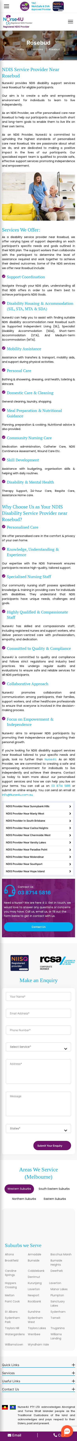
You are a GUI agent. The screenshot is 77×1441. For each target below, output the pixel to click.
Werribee (34, 1334)
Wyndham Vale (38, 1345)
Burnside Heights (56, 1263)
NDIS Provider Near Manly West (25, 813)
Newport (33, 1295)
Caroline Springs (10, 1273)
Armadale (34, 1254)
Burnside (33, 1260)
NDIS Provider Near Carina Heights (27, 828)
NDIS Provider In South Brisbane (25, 820)
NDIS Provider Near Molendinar (25, 856)
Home (20, 49)
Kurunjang (35, 1283)
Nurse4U (50, 759)
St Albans (11, 1312)
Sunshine (34, 1312)
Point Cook (12, 1301)
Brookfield (11, 1260)
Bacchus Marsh (61, 1254)
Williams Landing (56, 1336)
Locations (37, 49)
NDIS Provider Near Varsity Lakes (26, 842)
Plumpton (57, 1295)
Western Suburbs (19, 1189)
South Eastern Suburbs (54, 1189)
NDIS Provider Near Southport (24, 864)
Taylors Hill (12, 1328)
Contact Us (39, 926)
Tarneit (55, 1318)
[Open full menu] (70, 21)
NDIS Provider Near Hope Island (25, 871)
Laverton (55, 1283)
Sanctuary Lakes (58, 1303)
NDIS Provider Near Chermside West (28, 835)
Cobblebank (36, 1271)
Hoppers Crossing (11, 1285)
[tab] (19, 1189)
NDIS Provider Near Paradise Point (26, 849)
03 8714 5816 (60, 786)
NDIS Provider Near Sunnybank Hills (27, 806)
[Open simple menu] (6, 6)
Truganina (58, 1328)
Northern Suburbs (24, 1199)
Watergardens (15, 1334)
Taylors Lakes (37, 1328)
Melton (9, 1295)
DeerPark (57, 1271)
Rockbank (34, 1301)
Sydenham (58, 1312)
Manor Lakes (59, 1289)
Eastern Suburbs (55, 1199)
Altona (9, 1254)
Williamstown (14, 1345)
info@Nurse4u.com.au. (17, 795)
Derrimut (34, 1277)
